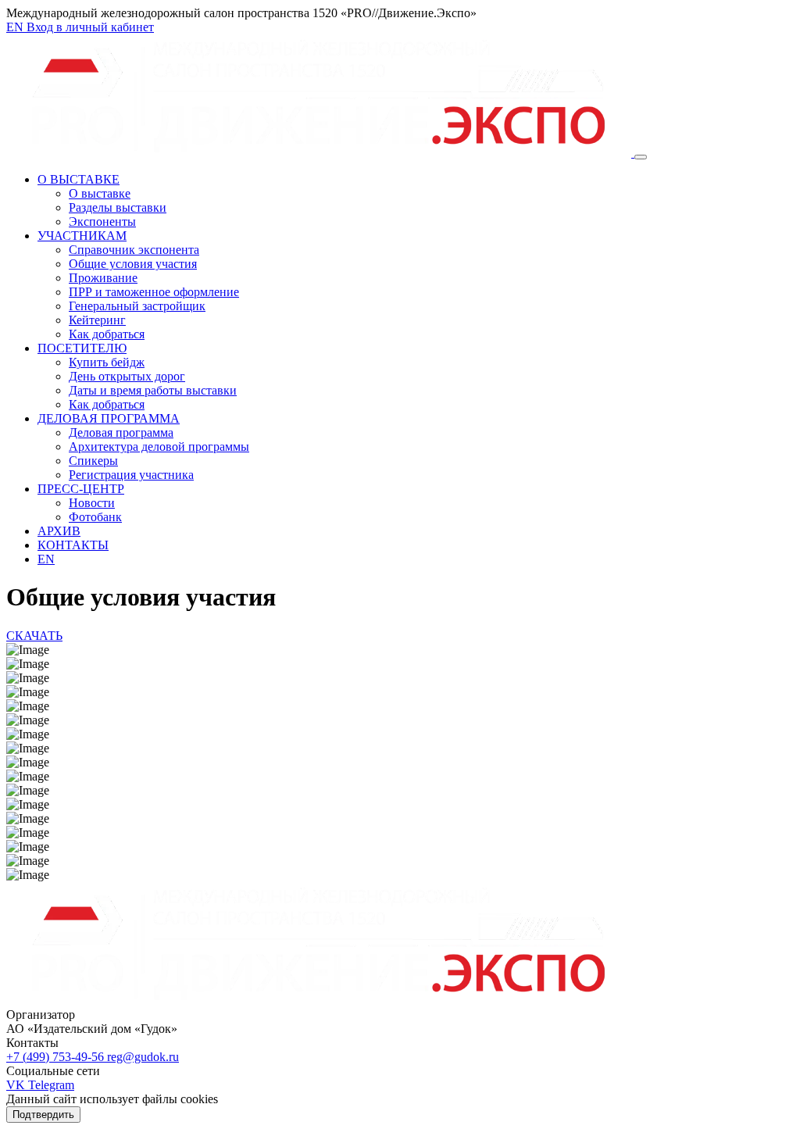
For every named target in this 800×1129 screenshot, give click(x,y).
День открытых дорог (127, 376)
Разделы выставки (117, 207)
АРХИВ (59, 531)
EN (16, 27)
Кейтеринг (97, 320)
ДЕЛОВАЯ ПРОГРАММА (109, 418)
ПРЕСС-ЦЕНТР (81, 488)
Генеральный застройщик (137, 306)
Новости (92, 502)
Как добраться (107, 334)
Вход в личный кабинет (90, 27)
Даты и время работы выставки (153, 390)
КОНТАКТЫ (73, 545)
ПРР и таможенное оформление (154, 291)
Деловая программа (121, 432)
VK (17, 1084)
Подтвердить (43, 1114)
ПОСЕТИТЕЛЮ (82, 348)
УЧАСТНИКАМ (82, 235)
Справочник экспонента (134, 249)
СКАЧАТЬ (34, 635)
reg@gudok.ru (143, 1056)
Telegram (51, 1084)
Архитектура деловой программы (159, 446)
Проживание (103, 277)
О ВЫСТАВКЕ (79, 179)
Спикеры (93, 460)
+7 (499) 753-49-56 (56, 1056)
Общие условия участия (133, 263)
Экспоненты (102, 221)
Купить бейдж (107, 362)
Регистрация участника (131, 474)
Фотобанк (95, 516)
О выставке (99, 193)
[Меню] (640, 157)
